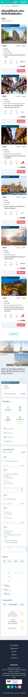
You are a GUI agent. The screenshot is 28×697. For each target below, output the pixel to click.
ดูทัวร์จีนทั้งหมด (14, 334)
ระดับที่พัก (7, 419)
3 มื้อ (20, 409)
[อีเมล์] (19, 686)
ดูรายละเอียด (21, 71)
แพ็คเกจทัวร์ (8, 6)
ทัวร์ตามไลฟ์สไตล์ (14, 645)
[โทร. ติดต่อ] (15, 686)
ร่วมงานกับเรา (14, 658)
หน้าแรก (2, 6)
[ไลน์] (8, 686)
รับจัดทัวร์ (14, 652)
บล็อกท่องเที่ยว (14, 648)
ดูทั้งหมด (23, 452)
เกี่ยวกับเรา (14, 655)
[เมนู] (2, 2)
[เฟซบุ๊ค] (12, 686)
